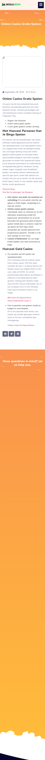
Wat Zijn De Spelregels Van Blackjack (17, 192)
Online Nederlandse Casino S (19, 301)
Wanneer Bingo (8, 189)
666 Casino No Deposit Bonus (19, 297)
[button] (5, 334)
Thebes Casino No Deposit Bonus (21, 325)
